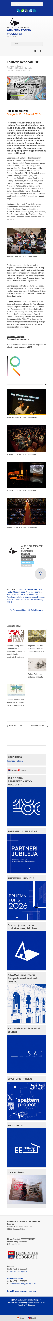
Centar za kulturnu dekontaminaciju (29, 599)
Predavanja (28, 562)
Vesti (10, 70)
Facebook (18, 10)
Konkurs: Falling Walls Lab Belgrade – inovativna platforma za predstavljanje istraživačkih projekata (16, 651)
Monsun (29, 592)
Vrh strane (25, 1312)
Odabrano (27, 560)
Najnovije (28, 68)
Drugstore (22, 589)
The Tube (24, 594)
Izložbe (25, 554)
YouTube (22, 10)
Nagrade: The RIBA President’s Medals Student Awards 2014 (36, 648)
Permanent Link (19, 610)
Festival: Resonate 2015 (23, 70)
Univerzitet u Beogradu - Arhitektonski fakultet (16, 67)
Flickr (26, 10)
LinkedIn (30, 10)
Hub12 (9, 592)
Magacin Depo (19, 592)
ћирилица (11, 761)
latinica (20, 761)
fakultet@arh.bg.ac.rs (18, 1271)
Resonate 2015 (13, 594)
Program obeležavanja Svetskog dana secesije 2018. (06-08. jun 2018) (16, 702)
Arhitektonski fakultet (32, 547)
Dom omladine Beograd (34, 597)
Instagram (34, 10)
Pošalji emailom (37, 610)
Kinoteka (10, 599)
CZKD (9, 602)
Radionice (27, 565)
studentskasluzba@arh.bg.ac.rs (23, 1284)
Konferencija (28, 557)
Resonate (37, 592)
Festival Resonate (34, 589)
